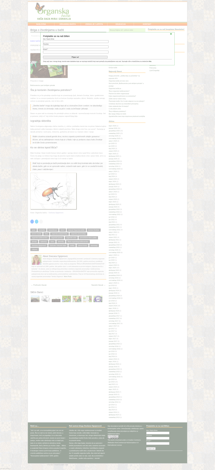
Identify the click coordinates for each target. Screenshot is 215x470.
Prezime (46, 44)
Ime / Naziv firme (48, 39)
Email (45, 49)
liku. (150, 61)
